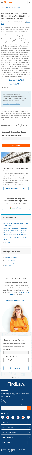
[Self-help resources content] (29, 432)
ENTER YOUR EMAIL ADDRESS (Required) (11, 405)
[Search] (29, 2)
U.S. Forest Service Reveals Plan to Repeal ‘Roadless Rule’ (16, 224)
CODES (2, 7)
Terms (2, 451)
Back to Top (17, 377)
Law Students (8, 266)
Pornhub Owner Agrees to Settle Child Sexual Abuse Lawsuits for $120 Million (15, 234)
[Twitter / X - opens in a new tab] (12, 417)
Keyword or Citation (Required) (11, 135)
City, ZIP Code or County (10, 357)
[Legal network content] (29, 442)
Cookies (22, 451)
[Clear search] (27, 360)
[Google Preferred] (28, 417)
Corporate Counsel (9, 260)
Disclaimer (14, 451)
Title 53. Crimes (17, 7)
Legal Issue (6, 349)
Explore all (7, 242)
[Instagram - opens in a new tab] (18, 417)
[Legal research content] (29, 437)
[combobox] (16, 352)
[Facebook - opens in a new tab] (2, 417)
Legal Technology (9, 263)
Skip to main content (16, 2)
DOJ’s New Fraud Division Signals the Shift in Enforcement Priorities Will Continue (16, 229)
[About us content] (29, 422)
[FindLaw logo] (9, 2)
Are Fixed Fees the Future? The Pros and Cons (15, 238)
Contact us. (7, 396)
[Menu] (2, 2)
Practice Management (10, 257)
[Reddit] (23, 417)
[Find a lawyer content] (29, 427)
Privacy (8, 451)
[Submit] (29, 408)
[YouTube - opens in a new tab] (7, 417)
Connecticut (9, 7)
